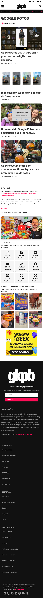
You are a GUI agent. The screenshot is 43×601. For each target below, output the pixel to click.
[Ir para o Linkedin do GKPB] (33, 1)
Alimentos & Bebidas (9, 502)
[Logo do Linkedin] (16, 593)
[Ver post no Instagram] (7, 301)
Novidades (37, 11)
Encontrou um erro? (9, 456)
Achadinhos (6, 484)
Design (4, 508)
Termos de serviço (8, 561)
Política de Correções (9, 572)
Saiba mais (4, 208)
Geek (4, 520)
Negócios (5, 497)
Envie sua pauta (7, 450)
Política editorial (7, 566)
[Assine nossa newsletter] (25, 2)
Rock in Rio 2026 (5, 11)
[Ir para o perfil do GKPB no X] (40, 1)
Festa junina (27, 11)
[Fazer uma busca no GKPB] (40, 6)
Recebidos (5, 461)
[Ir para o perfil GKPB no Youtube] (35, 1)
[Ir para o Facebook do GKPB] (38, 1)
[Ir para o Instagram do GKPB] (27, 1)
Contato (5, 543)
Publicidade (6, 514)
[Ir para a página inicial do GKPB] (21, 6)
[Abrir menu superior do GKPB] (2, 2)
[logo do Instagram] (5, 593)
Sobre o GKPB (7, 532)
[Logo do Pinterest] (19, 593)
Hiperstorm (19, 589)
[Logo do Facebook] (12, 593)
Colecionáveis (16, 11)
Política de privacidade (10, 549)
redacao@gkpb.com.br (24, 435)
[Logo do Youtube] (23, 593)
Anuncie (5, 467)
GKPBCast (5, 473)
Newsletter (6, 479)
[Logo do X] (27, 593)
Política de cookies (8, 555)
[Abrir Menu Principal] (2, 6)
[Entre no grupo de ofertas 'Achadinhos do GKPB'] (21, 343)
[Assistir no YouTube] (21, 227)
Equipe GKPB (6, 538)
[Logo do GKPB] (21, 376)
